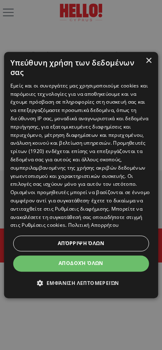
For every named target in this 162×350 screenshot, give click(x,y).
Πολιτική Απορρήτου (93, 225)
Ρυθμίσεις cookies (43, 225)
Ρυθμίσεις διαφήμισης (81, 208)
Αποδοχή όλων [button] (81, 263)
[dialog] (81, 175)
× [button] (148, 61)
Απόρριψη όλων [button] (81, 243)
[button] (81, 283)
